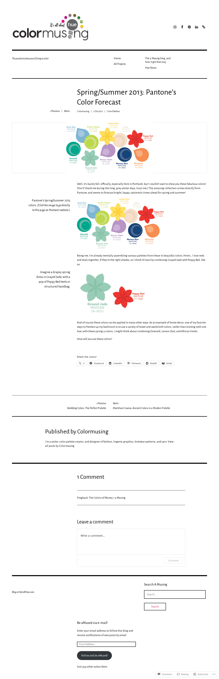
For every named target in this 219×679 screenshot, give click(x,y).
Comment (173, 560)
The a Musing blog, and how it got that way (157, 60)
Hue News (151, 67)
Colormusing (83, 111)
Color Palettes (113, 111)
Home (117, 58)
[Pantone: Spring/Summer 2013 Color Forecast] (120, 223)
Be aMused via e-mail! (92, 623)
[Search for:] (175, 594)
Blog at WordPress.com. (23, 592)
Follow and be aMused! (94, 655)
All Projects (120, 64)
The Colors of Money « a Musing (107, 497)
